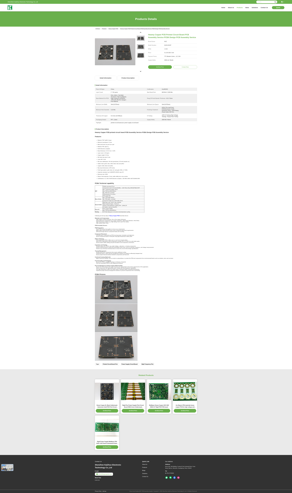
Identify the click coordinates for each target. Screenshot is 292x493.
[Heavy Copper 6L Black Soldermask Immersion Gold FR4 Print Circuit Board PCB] (107, 391)
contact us (264, 7)
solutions (255, 7)
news (247, 7)
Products (104, 28)
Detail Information (105, 78)
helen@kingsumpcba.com (105, 474)
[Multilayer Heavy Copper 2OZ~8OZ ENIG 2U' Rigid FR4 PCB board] (159, 391)
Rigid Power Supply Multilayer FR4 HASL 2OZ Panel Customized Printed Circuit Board (107, 442)
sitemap (104, 491)
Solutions (144, 473)
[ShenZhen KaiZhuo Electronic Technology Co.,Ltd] (16, 7)
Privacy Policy (98, 491)
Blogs (143, 470)
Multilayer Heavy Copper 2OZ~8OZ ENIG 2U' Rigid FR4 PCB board (159, 406)
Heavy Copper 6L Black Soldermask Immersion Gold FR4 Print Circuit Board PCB (107, 406)
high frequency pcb (147, 364)
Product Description (128, 78)
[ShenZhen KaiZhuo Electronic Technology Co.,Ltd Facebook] (174, 478)
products (240, 7)
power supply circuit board (130, 364)
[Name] (275, 2)
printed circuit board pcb (110, 364)
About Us (144, 464)
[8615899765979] (166, 478)
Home (223, 7)
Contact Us (145, 476)
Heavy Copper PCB (113, 28)
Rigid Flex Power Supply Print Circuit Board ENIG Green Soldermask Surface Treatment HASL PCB (133, 406)
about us (231, 7)
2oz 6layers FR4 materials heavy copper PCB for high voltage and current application (185, 406)
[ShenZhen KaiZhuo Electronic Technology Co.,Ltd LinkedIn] (178, 478)
